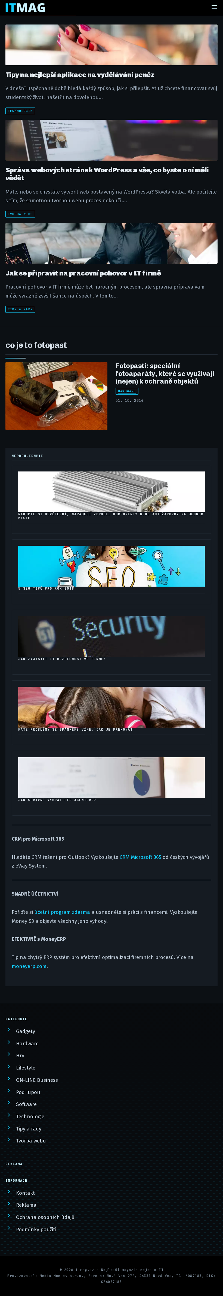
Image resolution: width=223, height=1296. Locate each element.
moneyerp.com (29, 966)
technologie (20, 111)
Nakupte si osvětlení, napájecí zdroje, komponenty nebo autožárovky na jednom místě (110, 516)
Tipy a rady (20, 309)
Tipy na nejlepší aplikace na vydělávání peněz (79, 75)
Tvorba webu (20, 214)
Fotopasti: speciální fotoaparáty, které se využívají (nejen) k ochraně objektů (165, 373)
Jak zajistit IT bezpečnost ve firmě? (62, 659)
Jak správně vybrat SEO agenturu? (57, 800)
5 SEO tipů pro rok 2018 (46, 588)
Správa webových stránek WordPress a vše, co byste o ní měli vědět (107, 174)
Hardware (127, 391)
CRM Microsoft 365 (140, 857)
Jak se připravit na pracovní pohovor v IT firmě (83, 273)
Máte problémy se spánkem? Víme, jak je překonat (75, 729)
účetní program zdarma (62, 912)
